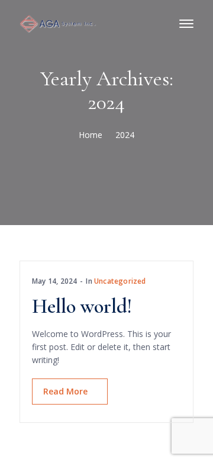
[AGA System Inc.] (58, 23)
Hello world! (82, 306)
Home (90, 134)
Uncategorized (120, 281)
